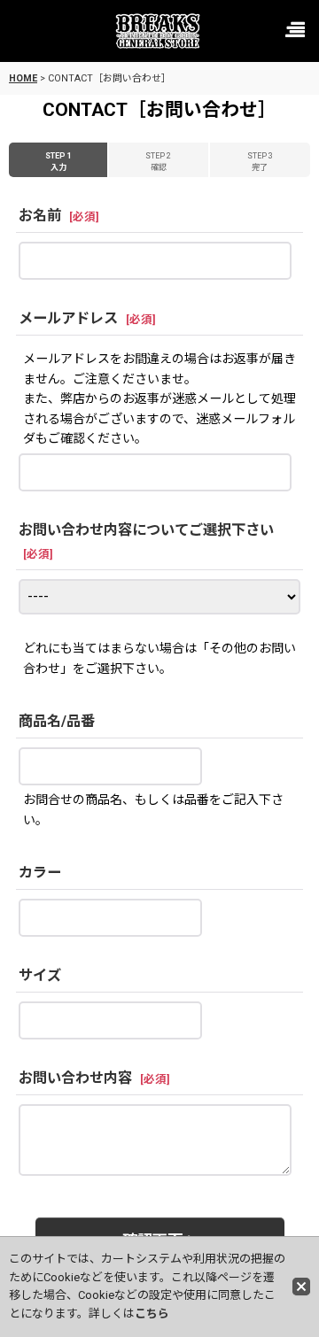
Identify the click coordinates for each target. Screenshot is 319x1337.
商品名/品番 (57, 721)
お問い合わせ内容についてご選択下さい (146, 530)
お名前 (40, 215)
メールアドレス (68, 318)
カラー (40, 872)
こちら (152, 1313)
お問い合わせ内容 (75, 1078)
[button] (294, 31)
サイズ (40, 975)
